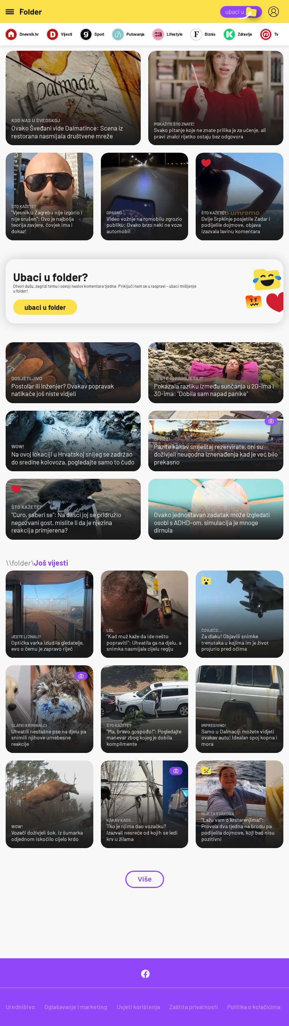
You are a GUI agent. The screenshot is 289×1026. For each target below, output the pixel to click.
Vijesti (66, 34)
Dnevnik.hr (29, 34)
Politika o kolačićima (253, 1006)
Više (145, 879)
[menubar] (275, 11)
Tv (276, 34)
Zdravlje (245, 34)
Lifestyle (175, 34)
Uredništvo (20, 1006)
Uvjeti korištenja (138, 1006)
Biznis (210, 34)
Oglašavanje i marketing (75, 1006)
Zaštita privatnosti (193, 1006)
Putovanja (135, 34)
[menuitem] (275, 11)
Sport (99, 34)
